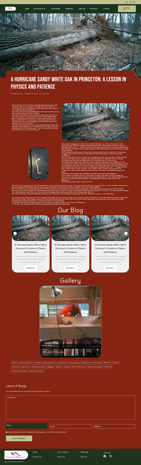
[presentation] (15, 233)
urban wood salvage (94, 367)
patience (107, 363)
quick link (26, 367)
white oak (108, 367)
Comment (12, 398)
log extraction (62, 363)
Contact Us (74, 18)
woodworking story (37, 371)
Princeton (15, 367)
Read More (31, 268)
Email (53, 426)
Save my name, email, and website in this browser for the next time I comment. (37, 432)
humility (37, 363)
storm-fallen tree (78, 367)
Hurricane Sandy (49, 363)
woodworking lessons (19, 371)
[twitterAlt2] (130, 2)
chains (14, 363)
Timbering (84, 452)
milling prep (86, 363)
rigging (51, 367)
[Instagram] (134, 2)
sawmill (67, 367)
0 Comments (44, 94)
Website (98, 426)
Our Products (62, 452)
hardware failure (26, 363)
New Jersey (97, 363)
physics (116, 363)
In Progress (55, 9)
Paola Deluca (18, 94)
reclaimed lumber (38, 367)
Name (9, 425)
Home (27, 9)
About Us (61, 457)
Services (82, 9)
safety (58, 367)
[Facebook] (127, 2)
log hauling (74, 363)
